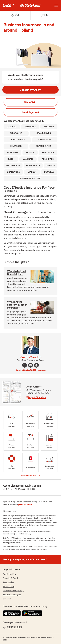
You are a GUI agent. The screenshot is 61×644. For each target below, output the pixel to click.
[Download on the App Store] (12, 613)
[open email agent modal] (30, 365)
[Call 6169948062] (24, 365)
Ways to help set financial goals (16, 272)
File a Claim (30, 102)
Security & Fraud (10, 578)
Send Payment (30, 112)
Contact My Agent (30, 89)
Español (7, 5)
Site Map (7, 599)
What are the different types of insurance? (17, 304)
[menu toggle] (56, 5)
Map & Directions (37, 397)
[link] (30, 5)
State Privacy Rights (12, 595)
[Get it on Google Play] (32, 613)
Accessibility (8, 582)
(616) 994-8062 (25, 505)
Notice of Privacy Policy (13, 591)
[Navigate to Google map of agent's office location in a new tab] (36, 365)
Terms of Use (8, 586)
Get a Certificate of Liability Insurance (31, 370)
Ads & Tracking (9, 574)
